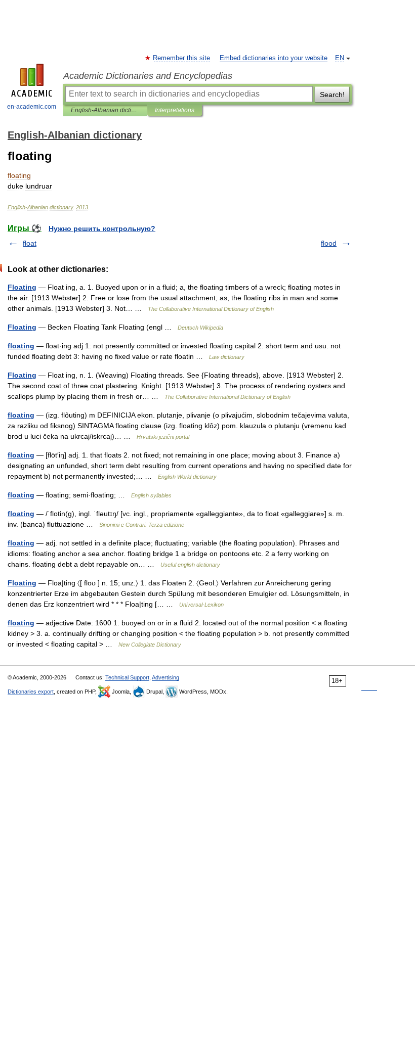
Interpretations (174, 110)
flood (329, 243)
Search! (332, 94)
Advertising (165, 677)
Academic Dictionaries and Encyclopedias (147, 76)
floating (21, 346)
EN (339, 58)
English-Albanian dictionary (105, 110)
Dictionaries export (31, 692)
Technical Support (127, 677)
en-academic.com (31, 106)
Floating (22, 287)
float (29, 243)
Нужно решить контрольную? (102, 228)
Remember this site (182, 58)
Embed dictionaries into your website (273, 58)
